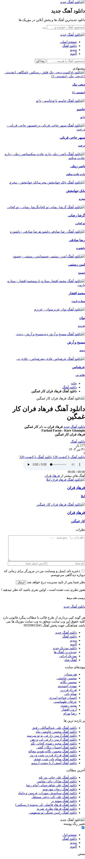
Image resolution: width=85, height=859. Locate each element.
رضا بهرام (70, 713)
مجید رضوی (68, 705)
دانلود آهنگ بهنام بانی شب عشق (55, 759)
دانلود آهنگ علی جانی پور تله (58, 777)
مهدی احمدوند (67, 686)
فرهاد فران (52, 475)
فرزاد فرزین (68, 690)
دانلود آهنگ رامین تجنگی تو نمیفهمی (53, 812)
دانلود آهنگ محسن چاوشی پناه (56, 731)
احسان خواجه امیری (63, 698)
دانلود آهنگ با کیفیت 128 (69, 457)
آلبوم (73, 53)
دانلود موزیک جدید (65, 648)
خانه (74, 383)
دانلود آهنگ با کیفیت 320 (35, 457)
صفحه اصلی (68, 42)
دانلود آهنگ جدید (74, 426)
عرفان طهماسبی (65, 701)
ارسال (21, 582)
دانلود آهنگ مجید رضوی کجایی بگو (54, 743)
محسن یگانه (68, 682)
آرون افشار (69, 709)
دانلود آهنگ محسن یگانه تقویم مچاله (52, 751)
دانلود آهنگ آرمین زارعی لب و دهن (53, 739)
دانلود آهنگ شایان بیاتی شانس (57, 781)
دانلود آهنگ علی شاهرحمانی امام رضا (51, 785)
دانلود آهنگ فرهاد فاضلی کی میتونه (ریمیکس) (46, 805)
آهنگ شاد (70, 660)
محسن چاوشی (67, 678)
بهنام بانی (70, 694)
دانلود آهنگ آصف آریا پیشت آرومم (54, 763)
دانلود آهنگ (69, 46)
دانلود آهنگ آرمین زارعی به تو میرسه (52, 735)
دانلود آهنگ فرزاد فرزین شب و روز (53, 755)
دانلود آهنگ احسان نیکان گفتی (56, 747)
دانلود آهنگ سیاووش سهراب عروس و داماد (47, 793)
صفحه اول (70, 835)
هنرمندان (70, 674)
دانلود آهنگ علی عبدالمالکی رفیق (54, 728)
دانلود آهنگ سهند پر (64, 801)
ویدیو (73, 49)
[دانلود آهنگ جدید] (72, 2)
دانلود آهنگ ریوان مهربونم (59, 789)
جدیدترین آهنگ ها (65, 652)
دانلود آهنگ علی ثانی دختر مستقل (54, 797)
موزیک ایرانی (68, 656)
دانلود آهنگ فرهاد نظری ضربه (57, 808)
